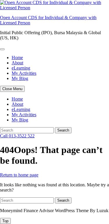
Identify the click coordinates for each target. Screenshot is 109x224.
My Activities (24, 73)
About (17, 62)
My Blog (20, 78)
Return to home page (19, 174)
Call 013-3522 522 (17, 135)
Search (63, 130)
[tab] (5, 221)
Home (17, 57)
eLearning (21, 67)
